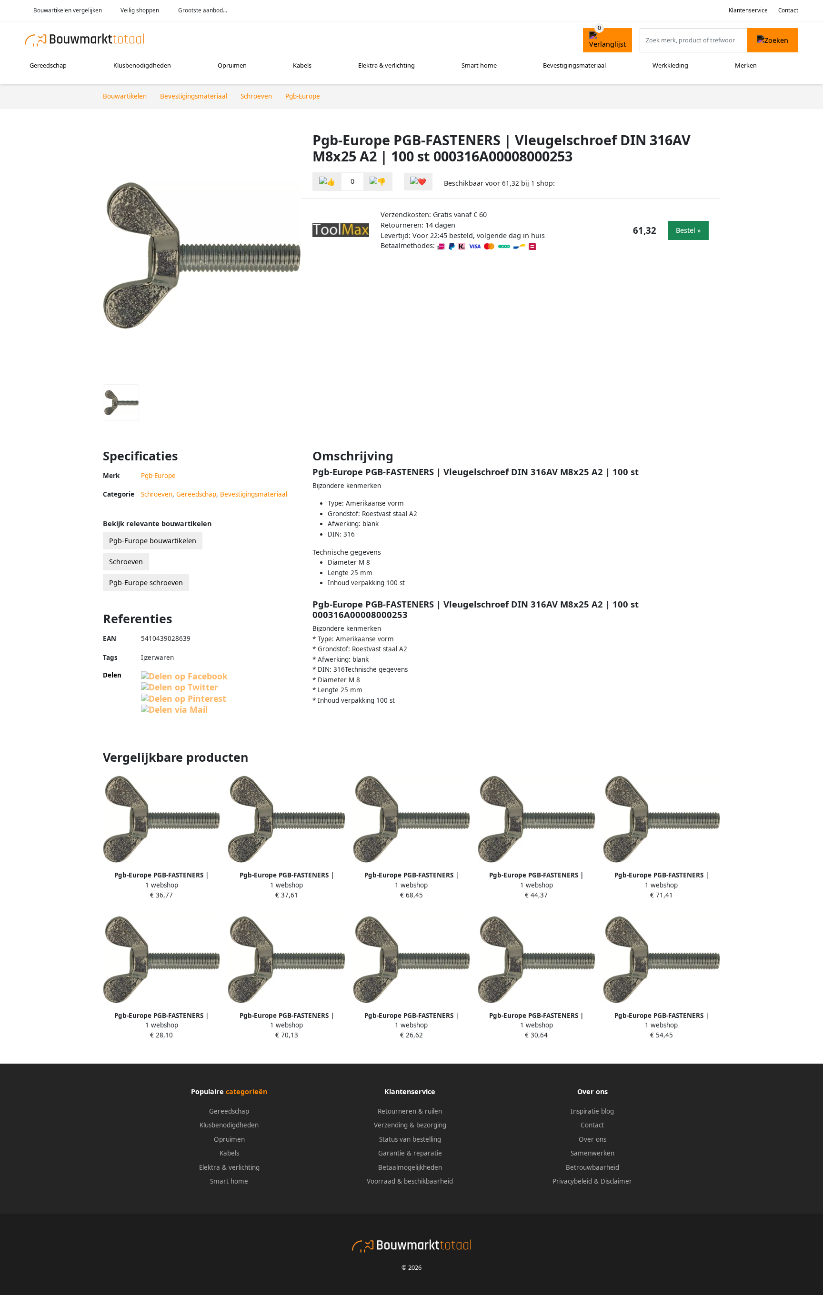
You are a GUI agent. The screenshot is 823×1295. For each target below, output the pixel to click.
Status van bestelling (410, 1139)
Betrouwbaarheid (592, 1167)
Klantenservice (748, 10)
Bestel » (688, 230)
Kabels (302, 65)
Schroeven (156, 494)
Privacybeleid (572, 1181)
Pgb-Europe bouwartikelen (152, 540)
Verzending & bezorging (410, 1125)
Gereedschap (48, 65)
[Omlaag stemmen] (377, 181)
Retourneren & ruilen (410, 1111)
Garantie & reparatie (410, 1153)
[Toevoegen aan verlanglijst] (418, 181)
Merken (746, 65)
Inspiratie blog (592, 1111)
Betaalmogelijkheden (410, 1167)
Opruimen (232, 65)
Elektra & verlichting (386, 65)
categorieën (246, 1091)
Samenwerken (592, 1153)
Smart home (479, 65)
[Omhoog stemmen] (327, 181)
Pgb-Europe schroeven (146, 582)
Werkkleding (670, 65)
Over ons (592, 1139)
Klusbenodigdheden (142, 65)
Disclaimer (616, 1181)
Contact (788, 10)
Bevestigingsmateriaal (574, 65)
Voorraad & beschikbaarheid (410, 1181)
